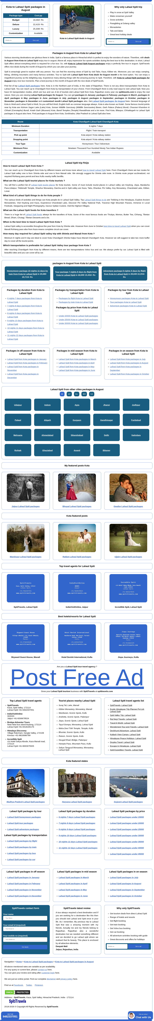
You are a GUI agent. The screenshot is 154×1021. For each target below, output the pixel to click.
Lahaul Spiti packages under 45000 (127, 854)
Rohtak (17, 450)
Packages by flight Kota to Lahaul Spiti (76, 298)
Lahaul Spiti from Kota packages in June (77, 370)
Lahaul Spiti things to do (96, 200)
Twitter (29, 985)
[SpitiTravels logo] (17, 1003)
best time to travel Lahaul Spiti (117, 226)
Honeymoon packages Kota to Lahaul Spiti (129, 298)
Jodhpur (136, 405)
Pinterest (39, 985)
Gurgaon (77, 420)
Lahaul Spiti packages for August (109, 101)
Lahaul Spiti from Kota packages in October (129, 374)
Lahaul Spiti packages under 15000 (127, 817)
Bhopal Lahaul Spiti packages (77, 506)
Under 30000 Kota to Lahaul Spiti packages (78, 323)
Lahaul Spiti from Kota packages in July (128, 359)
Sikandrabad (77, 435)
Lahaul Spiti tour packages (20, 823)
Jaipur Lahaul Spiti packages (26, 506)
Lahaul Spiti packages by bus (21, 853)
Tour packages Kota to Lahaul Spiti (125, 302)
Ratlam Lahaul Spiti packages (77, 557)
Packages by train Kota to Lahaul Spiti (76, 302)
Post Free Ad (77, 677)
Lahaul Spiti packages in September (127, 890)
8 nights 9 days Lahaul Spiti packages (77, 829)
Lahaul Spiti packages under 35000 (127, 842)
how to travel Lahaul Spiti (94, 170)
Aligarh (47, 420)
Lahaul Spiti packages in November (24, 890)
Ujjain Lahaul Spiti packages (128, 557)
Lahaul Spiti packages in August (125, 884)
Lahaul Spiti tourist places (43, 185)
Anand (77, 450)
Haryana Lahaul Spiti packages (77, 802)
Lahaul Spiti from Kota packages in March (77, 359)
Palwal (18, 420)
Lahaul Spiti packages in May (73, 890)
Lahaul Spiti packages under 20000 (127, 823)
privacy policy (66, 979)
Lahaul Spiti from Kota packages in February (27, 363)
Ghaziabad (47, 450)
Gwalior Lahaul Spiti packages (128, 506)
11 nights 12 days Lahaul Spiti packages (78, 848)
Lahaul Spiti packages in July (124, 877)
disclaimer (51, 979)
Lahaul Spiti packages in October (126, 896)
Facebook (18, 985)
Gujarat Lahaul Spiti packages (128, 802)
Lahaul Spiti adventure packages (23, 829)
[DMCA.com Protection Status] (17, 994)
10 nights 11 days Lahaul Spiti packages (78, 842)
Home (19, 962)
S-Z (92, 394)
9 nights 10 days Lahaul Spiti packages (77, 835)
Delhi (106, 435)
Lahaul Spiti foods (34, 214)
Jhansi (106, 405)
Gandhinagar (106, 420)
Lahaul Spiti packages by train (21, 847)
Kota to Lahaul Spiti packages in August (74, 962)
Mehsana (18, 435)
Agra (77, 405)
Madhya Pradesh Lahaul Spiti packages (26, 802)
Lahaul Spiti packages (29, 86)
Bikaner (106, 450)
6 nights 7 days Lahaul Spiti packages (77, 817)
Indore (47, 405)
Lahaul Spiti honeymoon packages (24, 817)
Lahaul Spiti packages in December (24, 896)
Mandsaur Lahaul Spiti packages (25, 557)
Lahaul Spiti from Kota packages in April (76, 363)
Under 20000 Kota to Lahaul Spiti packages (78, 316)
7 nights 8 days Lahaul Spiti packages (77, 823)
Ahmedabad (47, 435)
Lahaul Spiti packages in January (23, 877)
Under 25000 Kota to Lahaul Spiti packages (78, 320)
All (62, 394)
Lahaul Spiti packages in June (73, 896)
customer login (48, 973)
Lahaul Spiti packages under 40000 (127, 848)
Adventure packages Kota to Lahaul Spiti (128, 306)
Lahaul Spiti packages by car (21, 859)
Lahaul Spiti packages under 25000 (127, 829)
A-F (69, 394)
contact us (42, 970)
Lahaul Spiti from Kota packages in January (27, 359)
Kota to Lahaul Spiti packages (38, 962)
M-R (84, 394)
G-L (76, 394)
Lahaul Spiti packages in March (74, 877)
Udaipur (18, 405)
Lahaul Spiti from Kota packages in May (76, 367)
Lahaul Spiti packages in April (73, 884)
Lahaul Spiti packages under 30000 (127, 835)
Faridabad (136, 420)
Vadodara (136, 435)
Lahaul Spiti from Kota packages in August (129, 363)
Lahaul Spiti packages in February (23, 884)
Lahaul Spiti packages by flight (22, 841)
